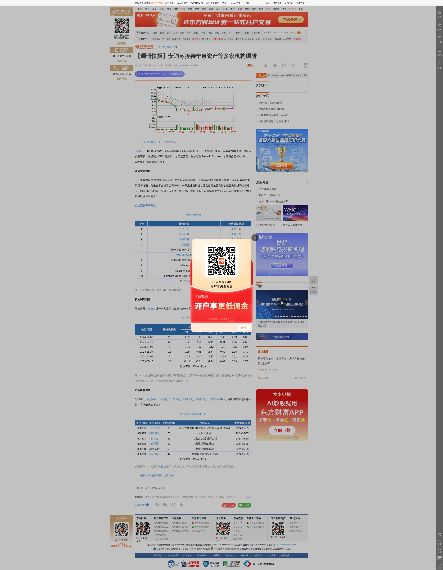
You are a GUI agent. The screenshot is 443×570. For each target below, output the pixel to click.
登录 (267, 3)
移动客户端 (156, 3)
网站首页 (139, 3)
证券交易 (289, 3)
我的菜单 (277, 3)
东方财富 (169, 3)
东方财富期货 (212, 3)
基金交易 (301, 3)
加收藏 (147, 3)
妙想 (224, 3)
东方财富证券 (197, 3)
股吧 (247, 3)
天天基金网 (182, 3)
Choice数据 (236, 3)
